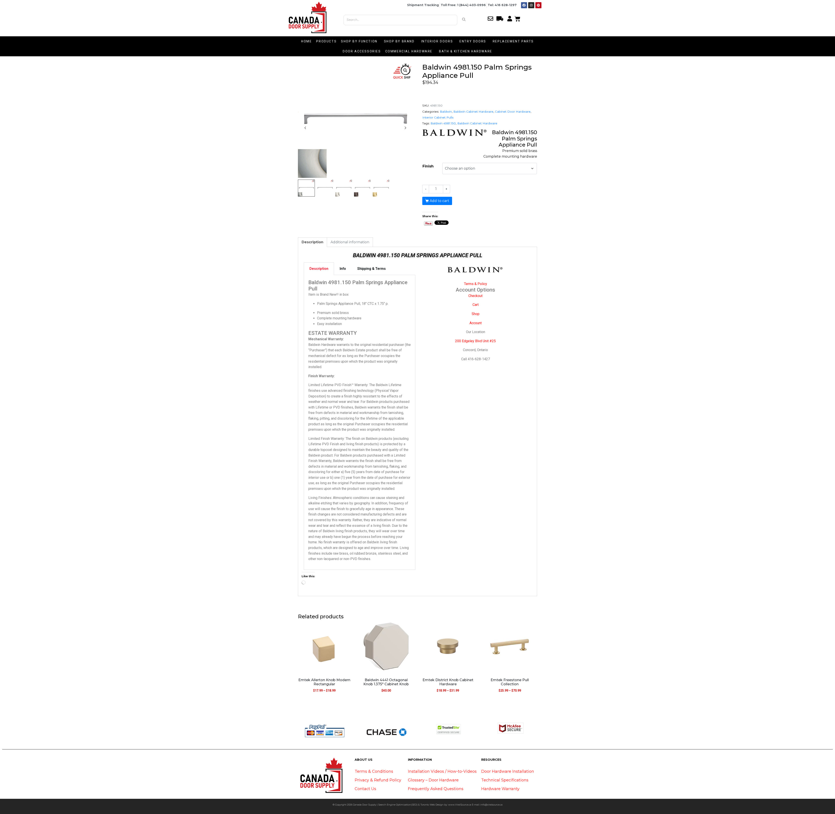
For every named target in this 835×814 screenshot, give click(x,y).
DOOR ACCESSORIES (362, 51)
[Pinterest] (538, 5)
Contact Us (365, 788)
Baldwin (446, 111)
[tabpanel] (359, 422)
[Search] (463, 19)
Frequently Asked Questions (435, 788)
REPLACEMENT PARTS (513, 41)
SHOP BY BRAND (399, 41)
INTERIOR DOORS (437, 41)
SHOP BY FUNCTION (359, 41)
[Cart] (517, 18)
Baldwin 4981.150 (443, 123)
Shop (475, 314)
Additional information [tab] (350, 242)
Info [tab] (343, 269)
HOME (306, 41)
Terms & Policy (475, 284)
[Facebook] (524, 5)
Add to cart (439, 201)
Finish (428, 166)
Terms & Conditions (374, 771)
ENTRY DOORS (472, 41)
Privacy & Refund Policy (378, 780)
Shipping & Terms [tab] (371, 269)
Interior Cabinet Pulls (437, 117)
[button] (405, 70)
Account (475, 323)
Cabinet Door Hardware (513, 111)
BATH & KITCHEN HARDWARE (465, 51)
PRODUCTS (326, 41)
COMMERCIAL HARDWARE (409, 51)
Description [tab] (312, 242)
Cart (476, 305)
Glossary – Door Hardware (433, 780)
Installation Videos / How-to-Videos (442, 771)
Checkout (475, 296)
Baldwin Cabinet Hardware (473, 111)
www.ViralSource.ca (459, 804)
